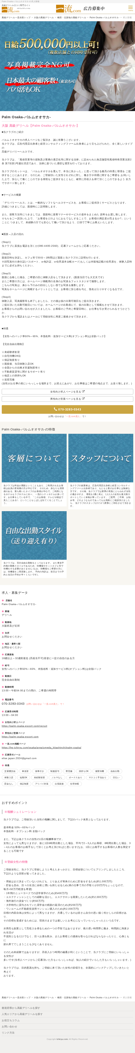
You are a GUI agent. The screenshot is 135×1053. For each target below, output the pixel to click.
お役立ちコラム (11, 1020)
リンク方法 (8, 1032)
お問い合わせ (9, 1026)
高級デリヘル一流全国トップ (16, 17)
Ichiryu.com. (62, 1039)
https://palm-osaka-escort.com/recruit (24, 726)
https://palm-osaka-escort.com (20, 736)
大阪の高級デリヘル (44, 17)
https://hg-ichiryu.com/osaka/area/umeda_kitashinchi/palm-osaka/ (41, 747)
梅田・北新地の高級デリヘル (71, 17)
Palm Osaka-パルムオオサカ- (104, 17)
